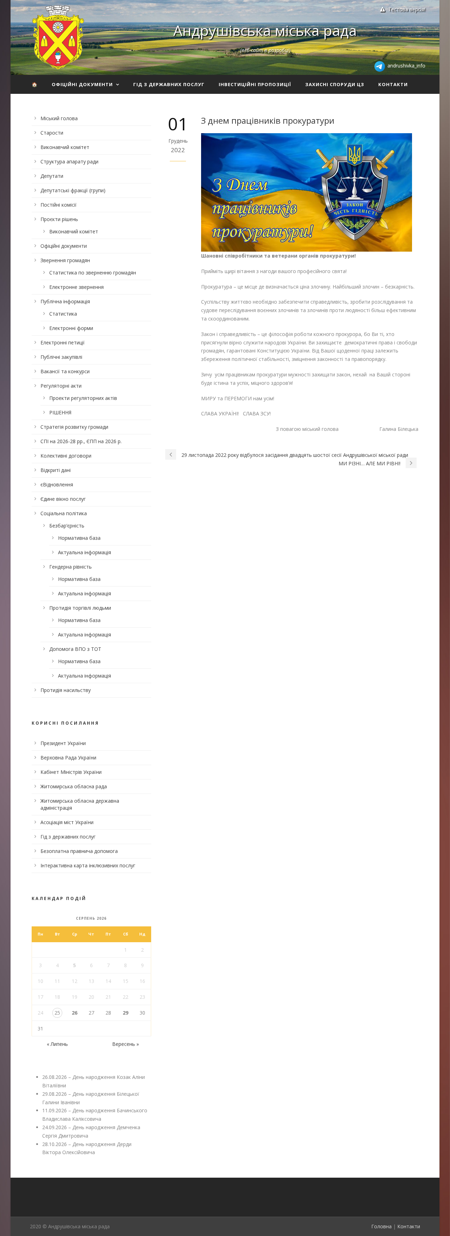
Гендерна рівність (70, 566)
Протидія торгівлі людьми (80, 607)
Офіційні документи (82, 84)
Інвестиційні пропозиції (255, 84)
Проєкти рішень (59, 219)
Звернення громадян (65, 260)
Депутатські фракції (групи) (72, 190)
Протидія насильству (65, 690)
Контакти (393, 84)
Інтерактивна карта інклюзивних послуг (87, 865)
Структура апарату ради (69, 161)
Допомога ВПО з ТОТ (75, 649)
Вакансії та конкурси (65, 371)
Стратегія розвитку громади (74, 426)
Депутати (51, 176)
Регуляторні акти (61, 385)
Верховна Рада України (68, 757)
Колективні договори (65, 455)
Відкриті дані (55, 470)
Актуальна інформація (84, 552)
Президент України (63, 743)
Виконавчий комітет (64, 147)
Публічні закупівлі (61, 357)
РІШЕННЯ (60, 412)
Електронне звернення (76, 287)
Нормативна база (79, 538)
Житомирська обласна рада (73, 786)
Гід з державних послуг (169, 84)
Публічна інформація (65, 301)
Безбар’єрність (66, 525)
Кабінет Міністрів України (71, 772)
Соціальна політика (63, 513)
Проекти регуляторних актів (83, 398)
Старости (51, 132)
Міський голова (59, 118)
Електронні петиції (62, 342)
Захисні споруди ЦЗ (334, 84)
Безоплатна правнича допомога (79, 851)
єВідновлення (56, 484)
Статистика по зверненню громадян (92, 272)
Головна (381, 1226)
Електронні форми (71, 328)
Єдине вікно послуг (63, 499)
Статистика (63, 313)
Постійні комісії (58, 204)
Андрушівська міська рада (265, 30)
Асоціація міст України (67, 822)
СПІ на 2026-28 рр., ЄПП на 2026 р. (81, 441)
